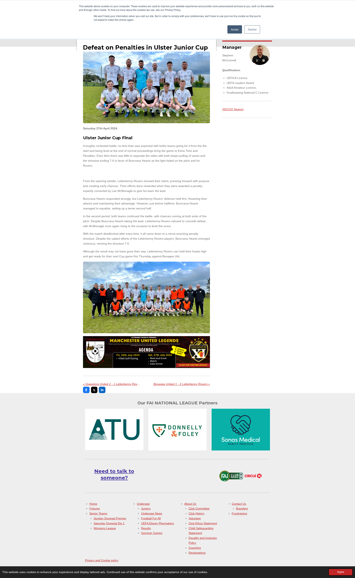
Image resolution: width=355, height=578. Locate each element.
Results (146, 528)
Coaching (195, 547)
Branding (242, 508)
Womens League (105, 528)
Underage (143, 503)
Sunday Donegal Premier (110, 518)
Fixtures (94, 508)
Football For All (151, 518)
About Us (190, 503)
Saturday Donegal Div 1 (109, 523)
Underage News (151, 513)
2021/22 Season (233, 109)
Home (93, 503)
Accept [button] (235, 29)
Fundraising (239, 513)
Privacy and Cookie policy (101, 560)
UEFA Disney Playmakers (157, 523)
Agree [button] (340, 572)
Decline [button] (252, 29)
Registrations (197, 552)
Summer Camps (151, 533)
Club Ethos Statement (203, 523)
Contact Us (239, 503)
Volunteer (195, 518)
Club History (196, 513)
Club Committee (199, 508)
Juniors (146, 508)
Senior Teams (98, 513)
